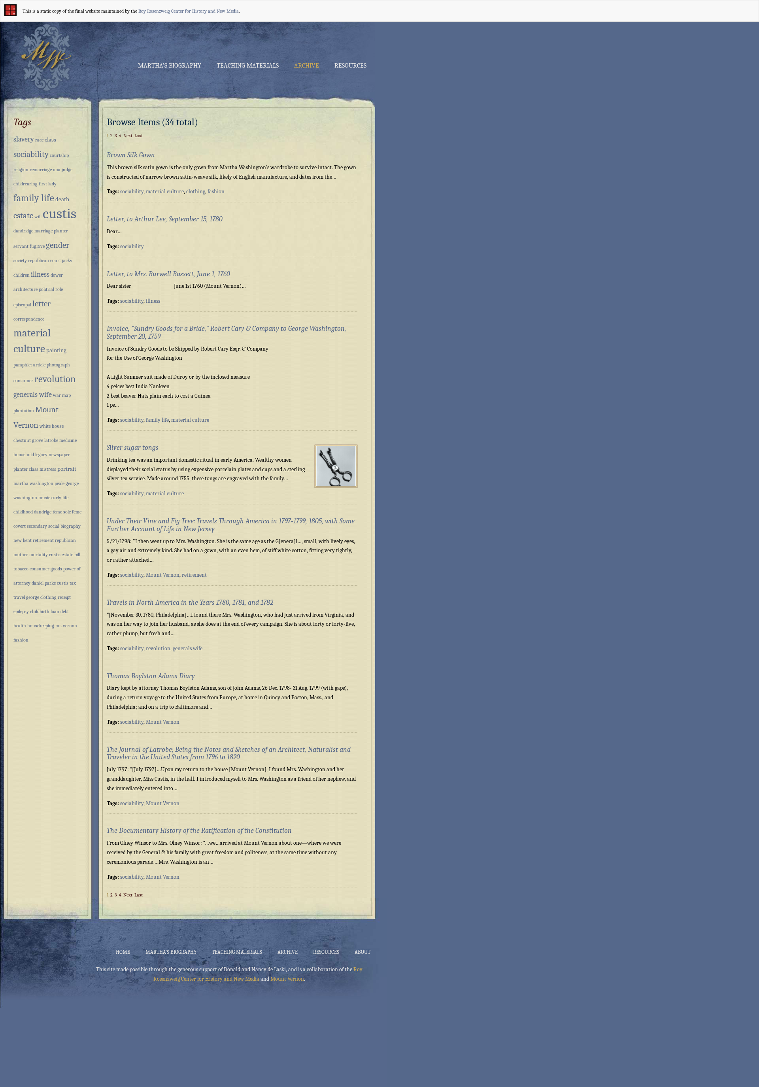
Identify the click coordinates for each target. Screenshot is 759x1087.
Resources (350, 65)
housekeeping (40, 625)
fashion (216, 191)
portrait (66, 468)
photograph (58, 365)
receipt (64, 597)
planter (61, 231)
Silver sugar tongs (133, 447)
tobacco (20, 569)
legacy (41, 454)
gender (57, 245)
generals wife (187, 648)
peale (59, 483)
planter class (25, 469)
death (62, 199)
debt (64, 611)
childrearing (25, 184)
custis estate (61, 554)
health (19, 625)
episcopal (22, 305)
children (21, 275)
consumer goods (46, 569)
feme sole (62, 512)
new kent (22, 540)
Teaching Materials (248, 65)
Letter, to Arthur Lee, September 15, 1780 (165, 219)
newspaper (59, 454)
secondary (37, 526)
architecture (25, 289)
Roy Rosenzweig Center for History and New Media (188, 11)
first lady (48, 184)
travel (19, 597)
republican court (44, 260)
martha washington (33, 483)
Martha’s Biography (169, 65)
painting (56, 350)
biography (70, 526)
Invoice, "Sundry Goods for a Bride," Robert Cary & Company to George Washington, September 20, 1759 (226, 333)
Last (138, 135)
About (362, 952)
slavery (23, 139)
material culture (165, 191)
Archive (306, 65)
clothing (195, 191)
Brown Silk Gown (131, 155)
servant (20, 246)
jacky (67, 260)
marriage (43, 231)
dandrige (42, 512)
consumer (23, 380)
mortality (38, 554)
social (53, 526)
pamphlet (22, 365)
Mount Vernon (162, 575)
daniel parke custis (50, 583)
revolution (158, 648)
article (39, 365)
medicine (68, 440)
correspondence (28, 319)
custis (59, 214)
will (38, 216)
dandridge (23, 231)
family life (157, 420)
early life (59, 497)
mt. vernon (66, 625)
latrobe (51, 440)
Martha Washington (44, 57)
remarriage (41, 169)
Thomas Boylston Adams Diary (151, 676)
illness (153, 301)
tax (73, 583)
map (66, 395)
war (57, 395)
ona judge (62, 169)
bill (77, 554)
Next (127, 135)
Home (123, 952)
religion (20, 169)
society (20, 260)
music (44, 497)
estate (23, 215)
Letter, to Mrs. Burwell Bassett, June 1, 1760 (168, 274)
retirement (194, 575)
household (23, 454)
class (50, 139)
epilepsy (21, 611)
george (32, 597)
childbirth (39, 611)
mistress (48, 469)
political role (51, 289)
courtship (59, 155)
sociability (131, 191)
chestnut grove (28, 440)
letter (41, 303)
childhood (23, 512)
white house (52, 426)
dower (57, 275)
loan (55, 611)
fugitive (37, 246)
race (39, 140)
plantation (23, 410)
